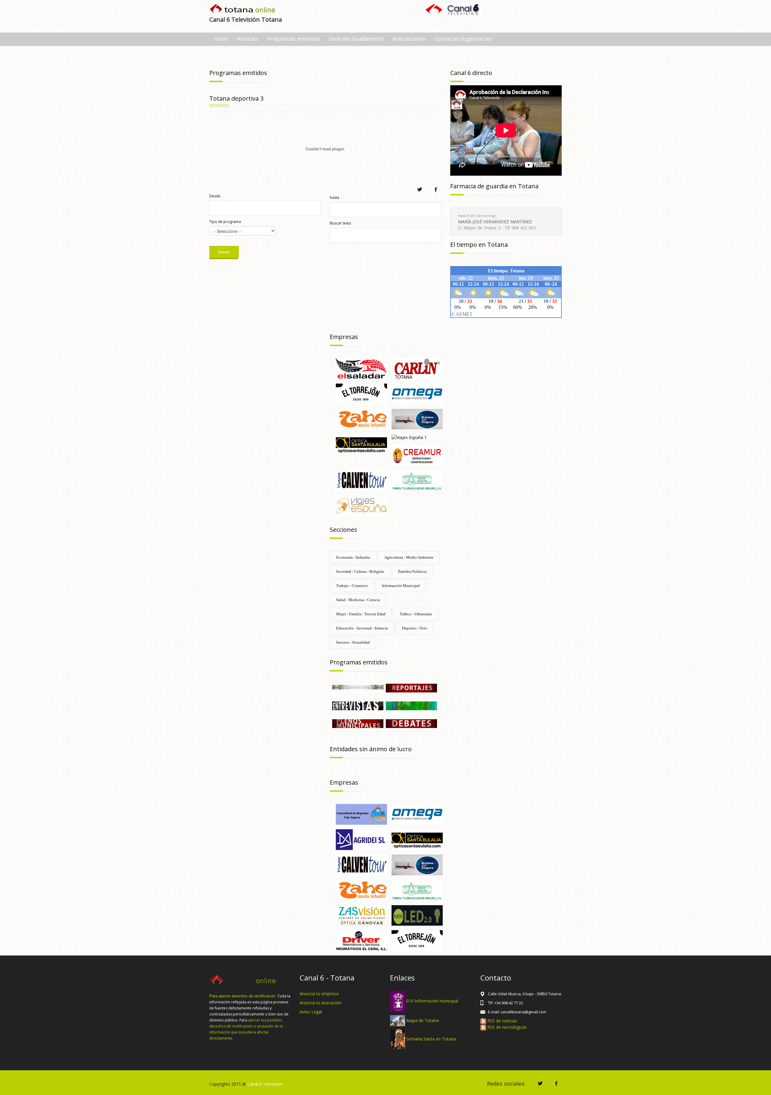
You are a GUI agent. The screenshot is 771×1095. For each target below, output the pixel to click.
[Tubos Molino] (417, 480)
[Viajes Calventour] (361, 480)
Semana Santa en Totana (431, 1039)
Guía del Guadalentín (356, 38)
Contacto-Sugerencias (463, 38)
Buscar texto (340, 223)
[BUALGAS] (417, 419)
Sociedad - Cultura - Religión (360, 571)
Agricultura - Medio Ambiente (408, 557)
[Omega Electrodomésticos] (417, 393)
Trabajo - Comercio (352, 585)
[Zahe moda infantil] (361, 419)
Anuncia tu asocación (320, 1003)
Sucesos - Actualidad (353, 642)
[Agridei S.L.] (361, 839)
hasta (334, 197)
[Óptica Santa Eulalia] (361, 444)
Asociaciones (409, 38)
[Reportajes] (411, 687)
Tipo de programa (225, 221)
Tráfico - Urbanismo (416, 614)
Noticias (247, 38)
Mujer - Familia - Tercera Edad (361, 614)
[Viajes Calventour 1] (361, 864)
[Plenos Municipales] (357, 723)
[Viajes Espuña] (361, 505)
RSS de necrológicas (506, 1027)
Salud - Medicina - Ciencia (358, 600)
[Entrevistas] (357, 705)
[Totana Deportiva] (411, 705)
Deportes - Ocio (414, 628)
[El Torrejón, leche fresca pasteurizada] (361, 393)
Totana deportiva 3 (236, 98)
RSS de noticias (501, 1021)
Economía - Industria (353, 557)
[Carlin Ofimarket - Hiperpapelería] (417, 368)
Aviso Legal (311, 1012)
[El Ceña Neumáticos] (361, 940)
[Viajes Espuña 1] (409, 437)
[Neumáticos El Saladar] (361, 368)
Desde (214, 196)
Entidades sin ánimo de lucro (371, 749)
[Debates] (411, 723)
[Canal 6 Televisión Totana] (242, 9)
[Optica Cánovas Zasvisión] (361, 915)
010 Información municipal (432, 1001)
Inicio (221, 38)
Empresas (344, 337)
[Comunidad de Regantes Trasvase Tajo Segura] (361, 814)
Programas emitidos (293, 38)
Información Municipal (401, 585)
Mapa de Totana (422, 1020)
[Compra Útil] (357, 686)
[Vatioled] (417, 915)
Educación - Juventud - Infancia (362, 628)
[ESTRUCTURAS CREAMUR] (417, 455)
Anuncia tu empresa (319, 993)
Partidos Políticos (412, 571)
